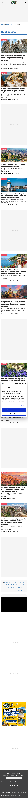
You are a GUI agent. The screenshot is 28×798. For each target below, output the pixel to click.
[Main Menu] (2, 2)
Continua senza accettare (20, 383)
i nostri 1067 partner (9, 390)
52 (3, 585)
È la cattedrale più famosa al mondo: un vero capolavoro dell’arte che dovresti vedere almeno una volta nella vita (13, 58)
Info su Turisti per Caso (10, 773)
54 (8, 585)
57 (16, 585)
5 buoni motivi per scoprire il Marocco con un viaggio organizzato (13, 165)
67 (19, 587)
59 (20, 585)
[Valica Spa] (14, 788)
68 (21, 587)
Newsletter (23, 775)
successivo (21, 590)
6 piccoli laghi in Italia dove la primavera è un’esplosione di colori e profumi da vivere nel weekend (13, 271)
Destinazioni (9, 24)
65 (13, 587)
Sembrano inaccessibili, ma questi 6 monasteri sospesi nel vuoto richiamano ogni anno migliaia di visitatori (13, 521)
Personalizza (13, 413)
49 (18, 582)
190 (4, 590)
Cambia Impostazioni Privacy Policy (14, 778)
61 (3, 587)
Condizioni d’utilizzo (14, 775)
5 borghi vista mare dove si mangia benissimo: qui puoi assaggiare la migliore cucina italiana (13, 90)
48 (15, 582)
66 (16, 587)
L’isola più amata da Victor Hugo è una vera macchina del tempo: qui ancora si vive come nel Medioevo (14, 195)
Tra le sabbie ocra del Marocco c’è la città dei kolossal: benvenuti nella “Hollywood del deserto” (13, 489)
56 (13, 585)
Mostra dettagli (20, 405)
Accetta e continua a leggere (14, 409)
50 (20, 582)
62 (6, 587)
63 (8, 587)
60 (23, 585)
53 (6, 585)
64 (11, 587)
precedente (7, 582)
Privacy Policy (20, 773)
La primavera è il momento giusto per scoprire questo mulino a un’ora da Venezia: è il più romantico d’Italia (13, 380)
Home (3, 24)
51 (23, 582)
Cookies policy (5, 775)
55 (11, 585)
